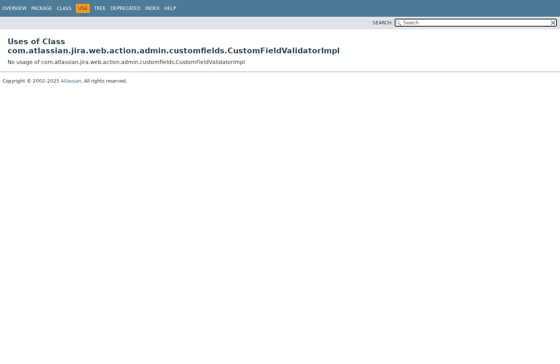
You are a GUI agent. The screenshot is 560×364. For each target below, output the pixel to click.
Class (64, 8)
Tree (100, 8)
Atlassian (71, 81)
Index (152, 8)
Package (41, 8)
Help (170, 8)
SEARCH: (382, 23)
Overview (14, 8)
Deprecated (125, 8)
